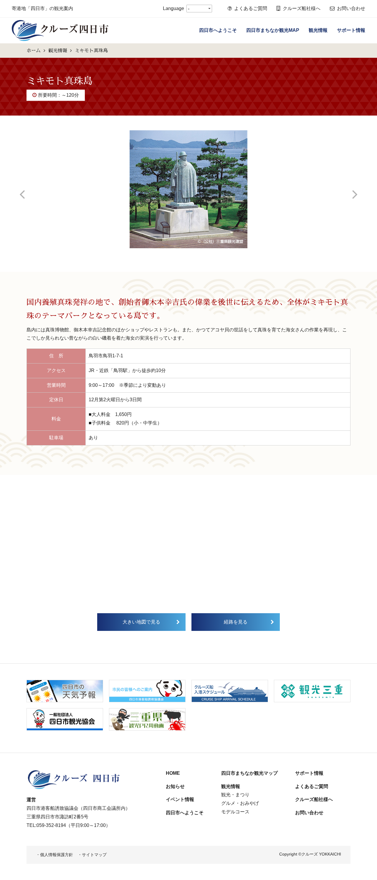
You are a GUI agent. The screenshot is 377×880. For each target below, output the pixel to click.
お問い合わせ (351, 8)
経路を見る (235, 621)
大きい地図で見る (141, 621)
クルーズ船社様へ (301, 8)
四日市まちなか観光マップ (249, 773)
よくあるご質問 (250, 8)
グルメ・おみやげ (240, 803)
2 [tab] (193, 253)
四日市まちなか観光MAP (272, 30)
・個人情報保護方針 (54, 854)
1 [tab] (184, 253)
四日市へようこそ (218, 30)
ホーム (34, 50)
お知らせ (175, 786)
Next (355, 189)
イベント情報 (180, 799)
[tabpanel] (188, 189)
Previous (22, 189)
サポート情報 (351, 30)
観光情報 (318, 30)
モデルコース (235, 811)
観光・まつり (235, 794)
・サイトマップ (92, 854)
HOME (173, 773)
